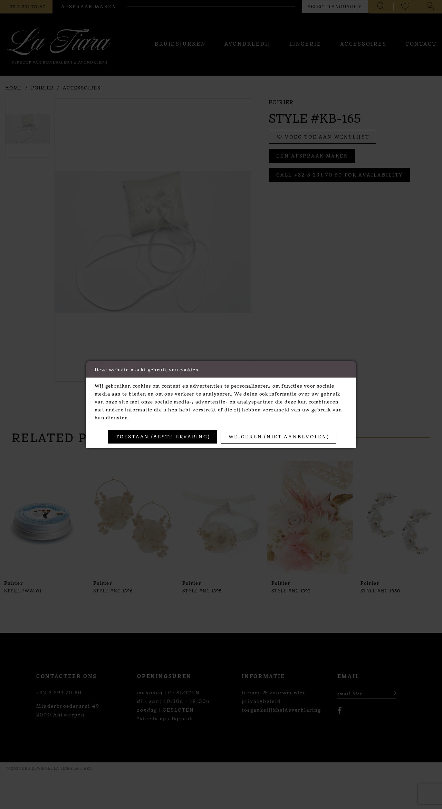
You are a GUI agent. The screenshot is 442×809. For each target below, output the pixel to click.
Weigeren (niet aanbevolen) (279, 436)
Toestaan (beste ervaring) (163, 436)
